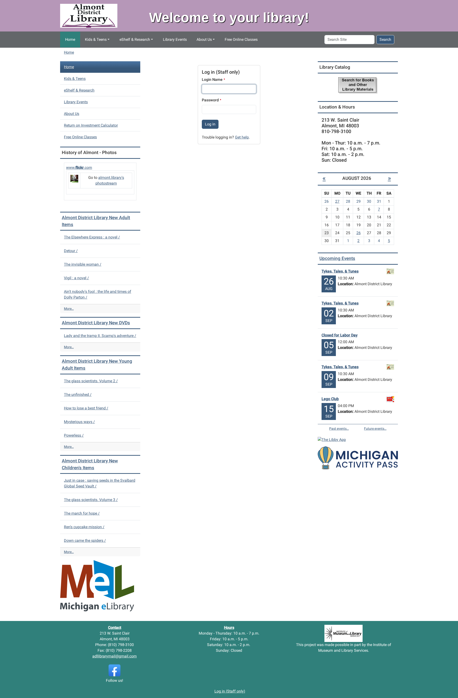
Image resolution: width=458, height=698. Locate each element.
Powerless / (74, 435)
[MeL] (97, 585)
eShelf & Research (135, 39)
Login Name (213, 79)
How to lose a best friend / (86, 408)
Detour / (71, 250)
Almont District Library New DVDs (96, 323)
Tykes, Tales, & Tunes (340, 271)
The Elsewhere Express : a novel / (92, 237)
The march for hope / (82, 513)
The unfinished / (78, 394)
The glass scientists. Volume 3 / (91, 499)
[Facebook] (114, 670)
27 (337, 201)
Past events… (339, 428)
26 (358, 233)
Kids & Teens (96, 39)
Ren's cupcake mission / (84, 527)
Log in (210, 124)
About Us (204, 39)
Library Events (175, 39)
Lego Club (330, 399)
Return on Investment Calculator (91, 125)
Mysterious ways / (79, 421)
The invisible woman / (82, 264)
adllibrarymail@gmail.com (114, 656)
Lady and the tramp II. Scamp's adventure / (100, 335)
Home (70, 39)
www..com (79, 167)
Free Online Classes (241, 39)
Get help (242, 137)
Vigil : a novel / (76, 278)
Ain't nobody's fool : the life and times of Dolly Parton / (97, 294)
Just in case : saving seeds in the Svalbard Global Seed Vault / (99, 483)
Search (385, 39)
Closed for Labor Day (340, 335)
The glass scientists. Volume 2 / (91, 381)
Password (211, 100)
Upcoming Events (337, 258)
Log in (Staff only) (229, 691)
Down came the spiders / (85, 540)
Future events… (375, 428)
